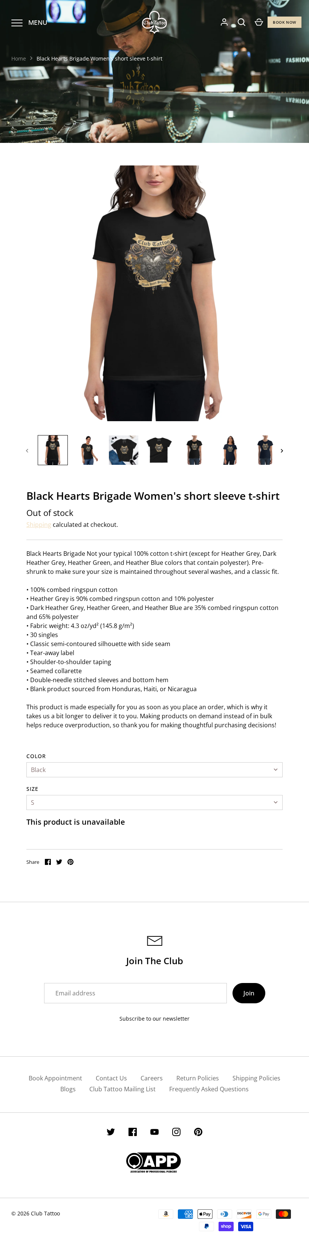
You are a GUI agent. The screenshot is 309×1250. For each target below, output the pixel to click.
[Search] (241, 22)
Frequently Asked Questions (209, 1089)
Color (36, 756)
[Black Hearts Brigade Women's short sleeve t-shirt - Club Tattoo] (53, 450)
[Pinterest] (198, 1133)
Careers (152, 1078)
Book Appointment (55, 1078)
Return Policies (197, 1078)
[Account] (224, 22)
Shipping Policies (256, 1078)
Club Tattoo (45, 1213)
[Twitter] (111, 1133)
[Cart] (259, 22)
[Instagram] (176, 1133)
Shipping (38, 524)
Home (18, 58)
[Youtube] (154, 1133)
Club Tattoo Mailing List (122, 1089)
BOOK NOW (284, 22)
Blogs (68, 1089)
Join (248, 993)
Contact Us (111, 1078)
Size (32, 788)
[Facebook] (132, 1133)
